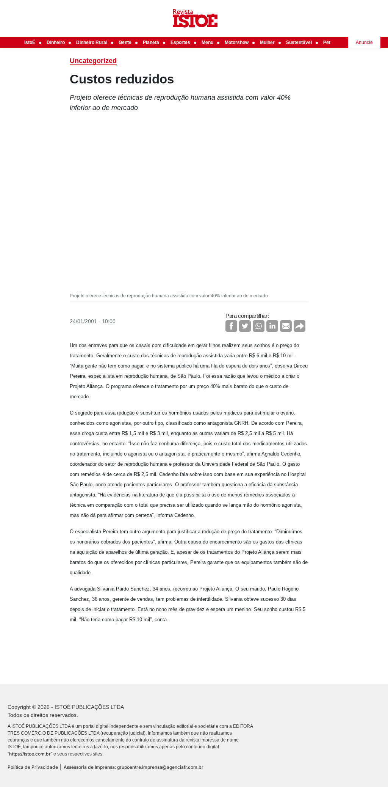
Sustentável (299, 42)
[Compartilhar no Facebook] (231, 326)
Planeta (151, 42)
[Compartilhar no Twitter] (245, 326)
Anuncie (364, 42)
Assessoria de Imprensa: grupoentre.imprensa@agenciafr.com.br (133, 767)
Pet (326, 42)
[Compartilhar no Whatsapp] (258, 326)
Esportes (180, 42)
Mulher (267, 42)
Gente (125, 42)
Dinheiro (56, 42)
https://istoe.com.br (30, 754)
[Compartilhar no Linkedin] (272, 326)
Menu (207, 42)
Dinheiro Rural (91, 42)
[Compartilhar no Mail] (286, 326)
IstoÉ (29, 42)
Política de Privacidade (33, 767)
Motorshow (237, 42)
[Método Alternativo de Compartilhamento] (299, 326)
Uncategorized (93, 60)
